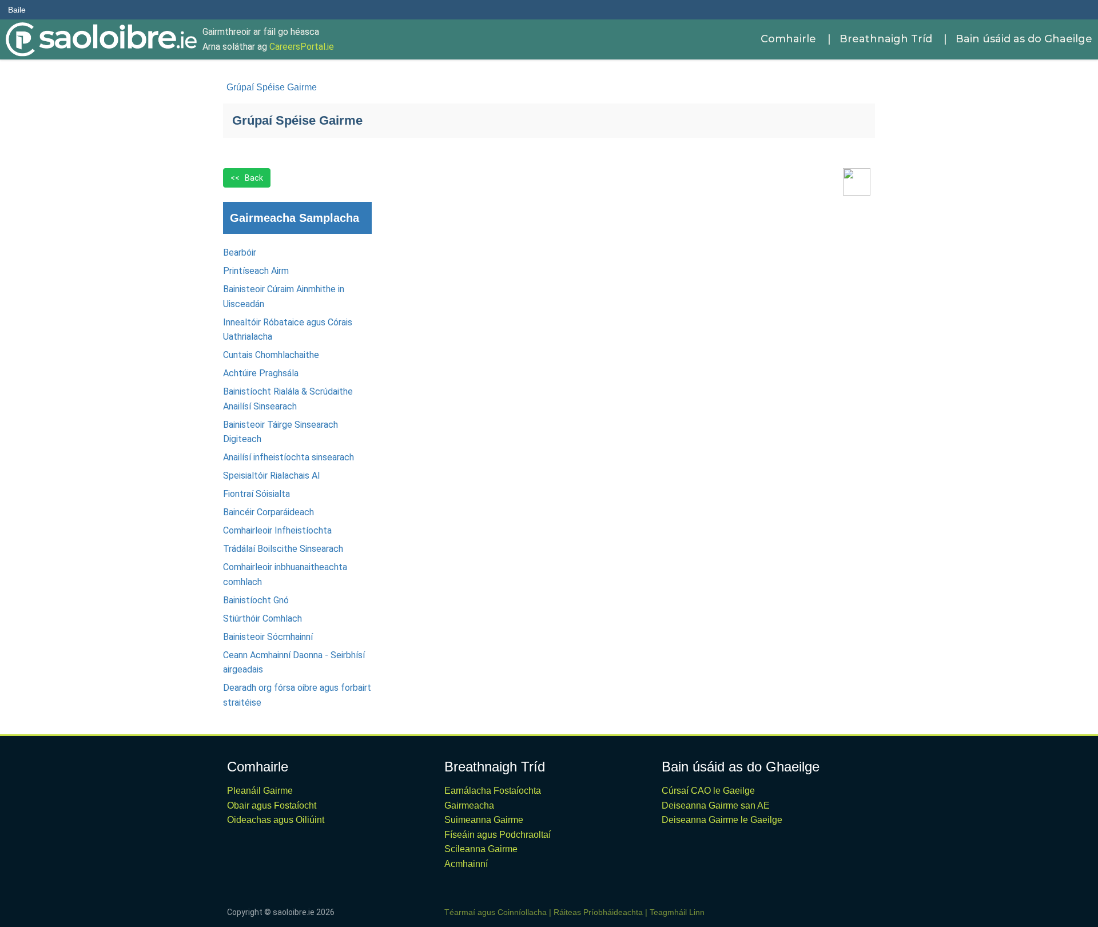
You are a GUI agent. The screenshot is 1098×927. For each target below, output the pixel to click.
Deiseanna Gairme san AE (716, 805)
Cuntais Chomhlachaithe (271, 354)
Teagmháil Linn (677, 912)
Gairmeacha (469, 805)
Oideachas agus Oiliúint (275, 820)
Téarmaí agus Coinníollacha (495, 912)
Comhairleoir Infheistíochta (277, 530)
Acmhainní (466, 864)
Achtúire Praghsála (261, 373)
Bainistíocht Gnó (256, 600)
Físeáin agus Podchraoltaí (497, 835)
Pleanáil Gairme (260, 790)
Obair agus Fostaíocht (271, 805)
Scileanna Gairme (481, 849)
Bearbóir (239, 252)
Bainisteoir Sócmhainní (268, 636)
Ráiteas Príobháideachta (598, 912)
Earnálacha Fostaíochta (492, 790)
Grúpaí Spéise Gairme (271, 87)
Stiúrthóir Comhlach (262, 618)
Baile (17, 9)
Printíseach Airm (256, 270)
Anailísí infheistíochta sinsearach (288, 457)
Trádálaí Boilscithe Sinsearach (283, 548)
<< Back (246, 177)
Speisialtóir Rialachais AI (271, 475)
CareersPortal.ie (301, 46)
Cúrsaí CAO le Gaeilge (708, 790)
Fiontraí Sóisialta (256, 493)
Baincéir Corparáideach (268, 512)
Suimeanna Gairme (483, 820)
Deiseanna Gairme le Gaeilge (722, 820)
